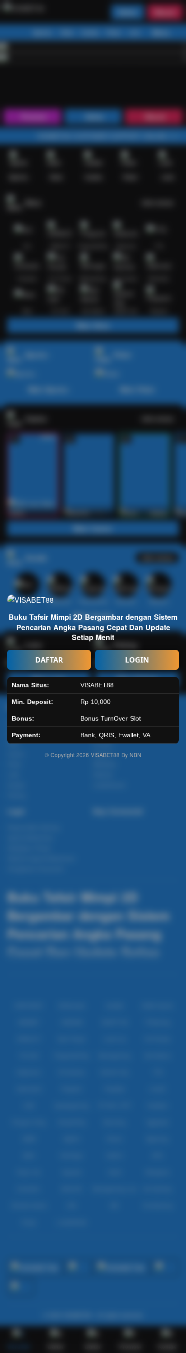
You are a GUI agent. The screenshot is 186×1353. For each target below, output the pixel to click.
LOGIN (137, 660)
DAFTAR (49, 660)
